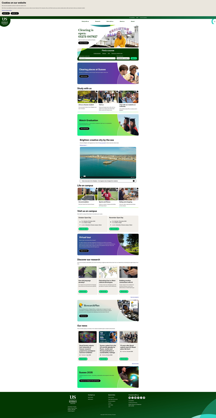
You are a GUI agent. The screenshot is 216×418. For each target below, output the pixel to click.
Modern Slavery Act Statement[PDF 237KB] (135, 405)
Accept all (14, 13)
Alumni (133, 21)
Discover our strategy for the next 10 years (90, 380)
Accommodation (111, 401)
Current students (143, 17)
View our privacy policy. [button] (7, 10)
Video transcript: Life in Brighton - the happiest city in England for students (100, 181)
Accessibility (132, 17)
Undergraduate (97, 53)
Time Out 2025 (102, 142)
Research (97, 21)
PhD (109, 53)
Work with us (110, 21)
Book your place (83, 228)
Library (109, 403)
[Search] (214, 21)
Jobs (109, 406)
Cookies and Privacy (133, 402)
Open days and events (113, 399)
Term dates (110, 404)
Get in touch (90, 397)
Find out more (83, 145)
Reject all (5, 13)
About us (122, 21)
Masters (104, 53)
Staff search (90, 399)
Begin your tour (84, 250)
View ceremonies (84, 128)
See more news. (135, 363)
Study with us (85, 21)
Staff (137, 17)
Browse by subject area (117, 53)
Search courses (84, 76)
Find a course (111, 397)
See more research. (135, 297)
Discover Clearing (83, 42)
